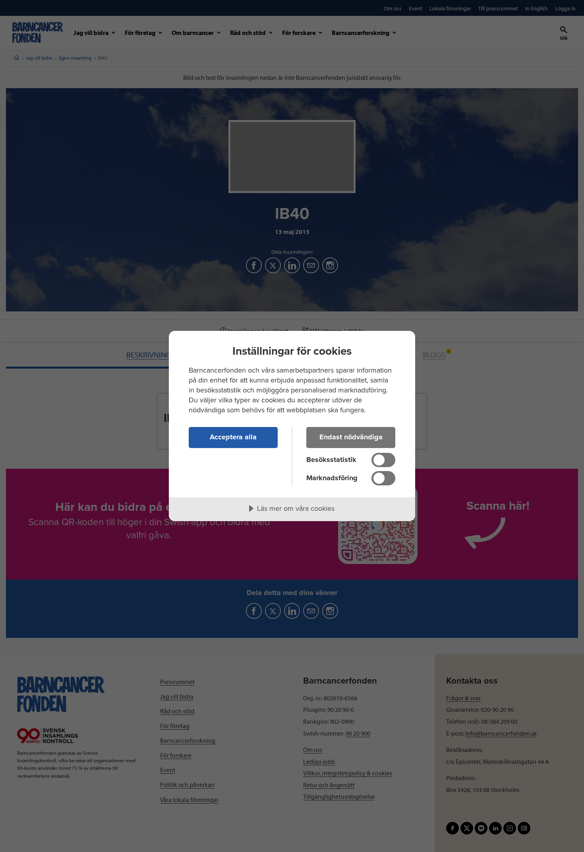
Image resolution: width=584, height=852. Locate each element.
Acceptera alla (233, 437)
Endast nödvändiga (351, 437)
